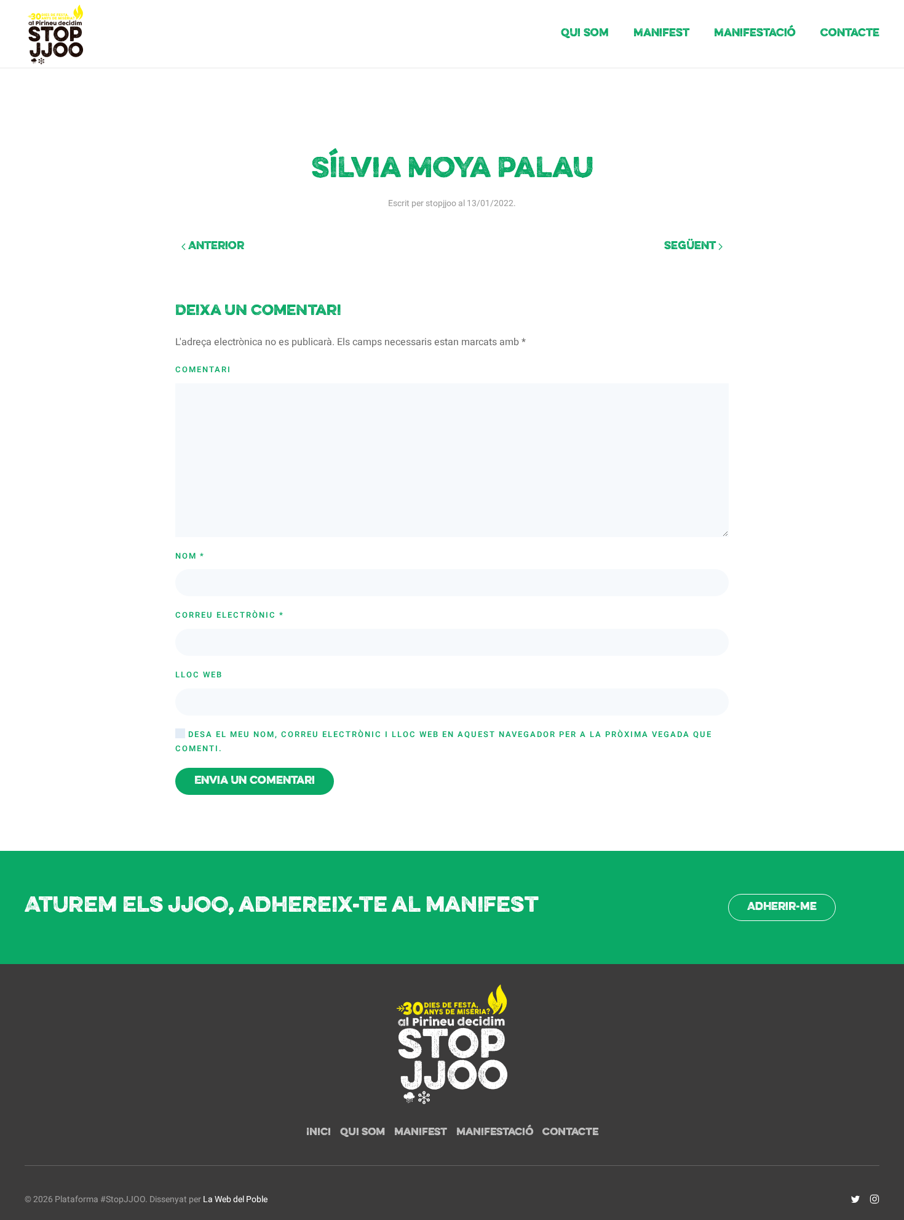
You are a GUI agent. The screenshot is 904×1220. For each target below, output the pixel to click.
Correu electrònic (229, 615)
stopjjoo (441, 203)
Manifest (661, 33)
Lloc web (199, 674)
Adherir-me (782, 907)
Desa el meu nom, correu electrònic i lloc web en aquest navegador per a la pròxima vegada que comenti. (443, 741)
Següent (691, 246)
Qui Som (585, 33)
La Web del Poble (235, 1199)
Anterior (215, 246)
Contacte (849, 33)
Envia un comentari (254, 781)
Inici (318, 1132)
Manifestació (755, 33)
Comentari (203, 369)
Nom (190, 556)
